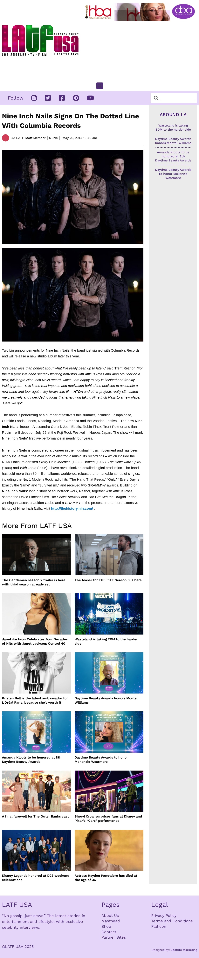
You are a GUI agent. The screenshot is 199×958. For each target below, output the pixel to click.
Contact (108, 931)
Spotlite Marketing (184, 950)
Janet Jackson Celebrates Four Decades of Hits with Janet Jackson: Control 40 (35, 641)
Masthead (110, 921)
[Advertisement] (141, 50)
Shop (106, 926)
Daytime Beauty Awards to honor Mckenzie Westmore (101, 759)
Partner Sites (113, 937)
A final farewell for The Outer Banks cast (35, 816)
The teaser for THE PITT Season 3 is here (108, 580)
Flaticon (158, 926)
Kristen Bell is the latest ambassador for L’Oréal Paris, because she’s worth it (35, 700)
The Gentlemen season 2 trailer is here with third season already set (33, 582)
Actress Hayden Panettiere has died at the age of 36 (106, 878)
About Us (110, 915)
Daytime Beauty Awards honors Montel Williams (106, 700)
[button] (99, 85)
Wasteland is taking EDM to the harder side (106, 641)
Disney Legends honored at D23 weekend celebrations (35, 878)
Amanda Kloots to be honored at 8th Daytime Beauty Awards (31, 759)
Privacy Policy (163, 915)
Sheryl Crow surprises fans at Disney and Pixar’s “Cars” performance (108, 818)
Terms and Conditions (172, 921)
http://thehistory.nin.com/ (72, 509)
